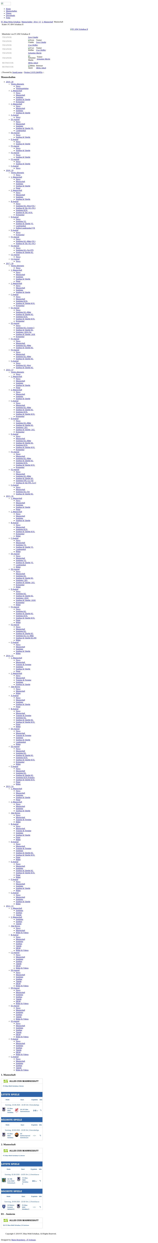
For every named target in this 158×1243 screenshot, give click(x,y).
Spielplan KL (21, 576)
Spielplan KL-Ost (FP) (25, 250)
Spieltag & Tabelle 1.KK (25, 334)
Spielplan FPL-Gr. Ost (24, 481)
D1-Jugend (15, 119)
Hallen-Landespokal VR (25, 228)
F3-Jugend (15, 159)
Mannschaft (20, 95)
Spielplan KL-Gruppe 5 (25, 328)
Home (8, 9)
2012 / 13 (9, 906)
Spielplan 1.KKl (22, 598)
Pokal (18, 188)
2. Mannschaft (47, 22)
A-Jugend (15, 115)
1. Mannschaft (16, 91)
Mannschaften (11, 11)
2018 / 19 (9, 170)
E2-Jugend (15, 323)
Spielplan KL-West (23, 365)
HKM (18, 948)
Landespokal (21, 130)
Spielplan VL (21, 221)
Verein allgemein (17, 84)
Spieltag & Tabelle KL (24, 252)
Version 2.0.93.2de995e (33, 72)
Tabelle (18, 915)
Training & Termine (23, 664)
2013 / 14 (9, 786)
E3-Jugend (15, 1021)
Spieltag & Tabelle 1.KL (25, 430)
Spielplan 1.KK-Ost (23, 332)
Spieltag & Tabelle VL (24, 128)
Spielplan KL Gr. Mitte (25, 636)
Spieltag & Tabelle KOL (25, 303)
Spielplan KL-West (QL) (25, 206)
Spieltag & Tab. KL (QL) (26, 208)
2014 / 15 (37, 22)
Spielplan (19, 97)
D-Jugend (15, 217)
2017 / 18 (9, 263)
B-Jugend (14, 201)
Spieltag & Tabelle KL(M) (26, 638)
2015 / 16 (9, 496)
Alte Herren (15, 687)
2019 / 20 (9, 82)
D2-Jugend (15, 133)
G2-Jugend (15, 259)
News (18, 86)
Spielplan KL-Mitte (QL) (25, 241)
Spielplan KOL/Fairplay (25, 777)
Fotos (8, 18)
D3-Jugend (15, 988)
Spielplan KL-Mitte (23, 312)
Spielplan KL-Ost (23, 492)
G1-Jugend (15, 255)
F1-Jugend (15, 146)
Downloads (10, 15)
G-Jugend (15, 166)
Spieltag (19, 913)
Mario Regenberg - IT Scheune (23, 1240)
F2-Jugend (15, 153)
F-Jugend (14, 766)
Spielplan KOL (22, 210)
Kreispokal (20, 102)
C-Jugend (14, 294)
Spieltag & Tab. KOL (24, 212)
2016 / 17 (9, 370)
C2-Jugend (15, 953)
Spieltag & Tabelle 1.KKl (26, 600)
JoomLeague (17, 72)
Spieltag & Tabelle (23, 99)
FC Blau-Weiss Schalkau (10, 22)
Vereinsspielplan (22, 88)
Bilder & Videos (22, 933)
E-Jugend (14, 139)
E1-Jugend (15, 308)
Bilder (18, 536)
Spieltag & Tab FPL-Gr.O (26, 483)
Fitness (8, 13)
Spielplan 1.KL (22, 427)
